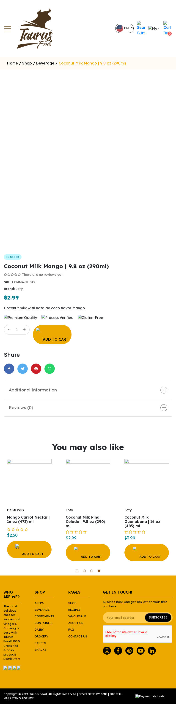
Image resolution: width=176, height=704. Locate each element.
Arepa (39, 603)
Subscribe (158, 617)
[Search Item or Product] (141, 28)
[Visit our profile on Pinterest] (129, 651)
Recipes (74, 609)
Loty (19, 289)
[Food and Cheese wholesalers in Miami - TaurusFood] (37, 28)
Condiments (44, 616)
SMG (104, 694)
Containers (44, 623)
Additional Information (33, 390)
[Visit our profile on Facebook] (118, 651)
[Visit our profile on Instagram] (107, 651)
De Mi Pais (15, 510)
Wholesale (77, 616)
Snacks (41, 649)
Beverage (45, 63)
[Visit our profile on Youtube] (141, 651)
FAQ (71, 629)
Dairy (39, 629)
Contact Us (77, 636)
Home (12, 63)
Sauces (40, 643)
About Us (75, 623)
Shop (27, 63)
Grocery (41, 636)
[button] (77, 571)
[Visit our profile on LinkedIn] (152, 651)
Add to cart (56, 339)
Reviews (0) (21, 407)
